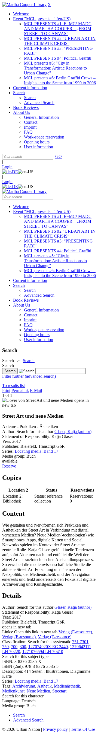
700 (14, 646)
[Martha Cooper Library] (24, 4)
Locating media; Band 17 (36, 451)
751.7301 (80, 641)
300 (23, 646)
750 (5, 646)
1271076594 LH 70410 (42, 651)
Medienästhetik (67, 686)
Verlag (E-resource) (75, 632)
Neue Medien (38, 691)
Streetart (59, 691)
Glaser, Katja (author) (72, 431)
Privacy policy (55, 729)
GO (58, 156)
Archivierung (23, 686)
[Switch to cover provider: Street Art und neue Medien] (37, 400)
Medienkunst (13, 691)
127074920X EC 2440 (48, 646)
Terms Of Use (83, 729)
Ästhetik (44, 686)
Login (7, 166)
